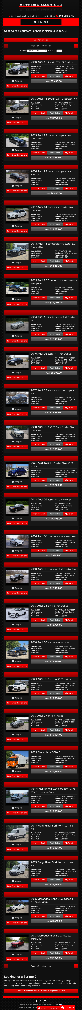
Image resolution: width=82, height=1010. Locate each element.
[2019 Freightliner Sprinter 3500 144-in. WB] (17, 870)
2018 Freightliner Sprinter (52, 827)
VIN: (56, 66)
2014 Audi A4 (51, 173)
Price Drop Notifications (17, 86)
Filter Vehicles (42, 40)
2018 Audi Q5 (50, 642)
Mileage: (58, 72)
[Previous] (6, 46)
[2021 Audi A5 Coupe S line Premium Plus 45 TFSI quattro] (17, 288)
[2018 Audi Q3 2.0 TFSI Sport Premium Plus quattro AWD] (17, 432)
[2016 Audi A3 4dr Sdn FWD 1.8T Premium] (17, 69)
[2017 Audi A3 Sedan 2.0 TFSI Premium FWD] (17, 106)
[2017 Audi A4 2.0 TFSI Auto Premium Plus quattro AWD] (17, 214)
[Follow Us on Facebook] (37, 1001)
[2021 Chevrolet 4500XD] (17, 760)
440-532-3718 (66, 16)
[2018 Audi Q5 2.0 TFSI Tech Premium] (17, 650)
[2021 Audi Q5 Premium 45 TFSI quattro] (17, 686)
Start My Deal (39, 76)
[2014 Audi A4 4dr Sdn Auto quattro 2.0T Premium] (17, 176)
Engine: (58, 68)
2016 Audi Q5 (53, 569)
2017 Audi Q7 (47, 715)
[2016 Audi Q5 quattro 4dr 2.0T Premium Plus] (17, 576)
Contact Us (42, 1003)
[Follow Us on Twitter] (41, 1001)
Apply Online (55, 76)
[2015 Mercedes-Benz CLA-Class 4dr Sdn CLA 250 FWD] (17, 906)
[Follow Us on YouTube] (45, 1001)
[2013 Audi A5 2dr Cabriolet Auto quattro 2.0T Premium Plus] (17, 251)
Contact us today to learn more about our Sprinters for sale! (41, 991)
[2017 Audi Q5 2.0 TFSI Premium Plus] (17, 613)
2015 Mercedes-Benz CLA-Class (53, 900)
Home (30, 1003)
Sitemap (44, 1004)
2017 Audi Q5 (49, 605)
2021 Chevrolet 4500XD (45, 752)
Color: (33, 70)
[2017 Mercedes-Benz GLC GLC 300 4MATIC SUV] (17, 943)
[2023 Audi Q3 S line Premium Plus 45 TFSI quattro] (17, 470)
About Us (35, 1003)
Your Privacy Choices (53, 1004)
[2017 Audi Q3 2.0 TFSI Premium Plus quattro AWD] (17, 398)
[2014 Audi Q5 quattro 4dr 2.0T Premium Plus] (17, 541)
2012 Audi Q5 (51, 499)
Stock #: (34, 66)
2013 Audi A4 (51, 137)
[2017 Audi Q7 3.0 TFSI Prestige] (17, 723)
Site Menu (41, 22)
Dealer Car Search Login (26, 1004)
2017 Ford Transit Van (53, 790)
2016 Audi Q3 (51, 353)
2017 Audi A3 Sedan (54, 98)
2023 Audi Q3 (52, 464)
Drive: (33, 72)
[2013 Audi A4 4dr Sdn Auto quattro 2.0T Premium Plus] (17, 141)
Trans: (57, 70)
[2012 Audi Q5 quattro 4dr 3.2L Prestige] (17, 507)
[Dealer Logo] (41, 7)
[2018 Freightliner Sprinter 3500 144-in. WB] (17, 833)
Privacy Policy (49, 1003)
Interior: (34, 68)
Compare (18, 81)
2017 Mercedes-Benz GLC (51, 937)
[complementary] (75, 1003)
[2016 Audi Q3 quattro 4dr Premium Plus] (17, 361)
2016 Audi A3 (52, 62)
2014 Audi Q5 (53, 536)
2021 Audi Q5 (51, 679)
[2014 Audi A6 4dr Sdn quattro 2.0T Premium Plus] (17, 324)
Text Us (71, 76)
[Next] (76, 46)
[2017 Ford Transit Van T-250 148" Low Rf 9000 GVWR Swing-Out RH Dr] (17, 796)
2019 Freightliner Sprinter (52, 864)
